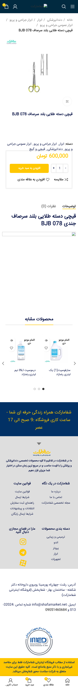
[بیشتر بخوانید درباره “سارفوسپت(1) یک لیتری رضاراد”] (46, 340)
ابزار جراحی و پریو (20, 20)
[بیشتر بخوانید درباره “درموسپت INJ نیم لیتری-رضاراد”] (11, 340)
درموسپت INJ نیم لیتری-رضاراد (25, 372)
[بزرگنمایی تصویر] (67, 101)
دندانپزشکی (54, 20)
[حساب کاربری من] (15, 6)
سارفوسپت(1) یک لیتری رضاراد (59, 372)
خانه (69, 20)
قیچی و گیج (37, 149)
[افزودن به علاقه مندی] (46, 348)
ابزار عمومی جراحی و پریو (56, 25)
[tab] (69, 206)
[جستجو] (64, 6)
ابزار (39, 20)
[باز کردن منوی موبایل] (72, 6)
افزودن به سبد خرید (29, 168)
